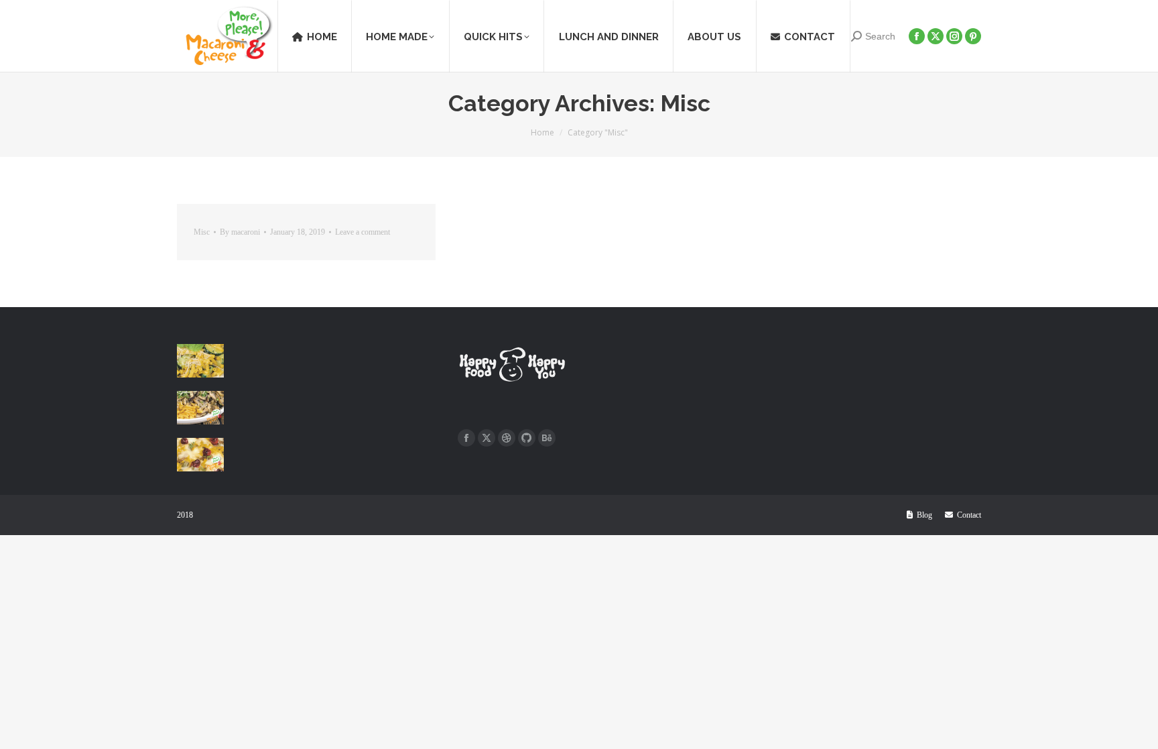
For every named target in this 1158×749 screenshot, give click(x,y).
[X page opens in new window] (486, 438)
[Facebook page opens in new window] (466, 438)
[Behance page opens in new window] (547, 438)
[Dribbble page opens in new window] (506, 438)
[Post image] (200, 361)
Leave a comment (362, 232)
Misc (202, 232)
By (240, 232)
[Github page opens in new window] (526, 438)
